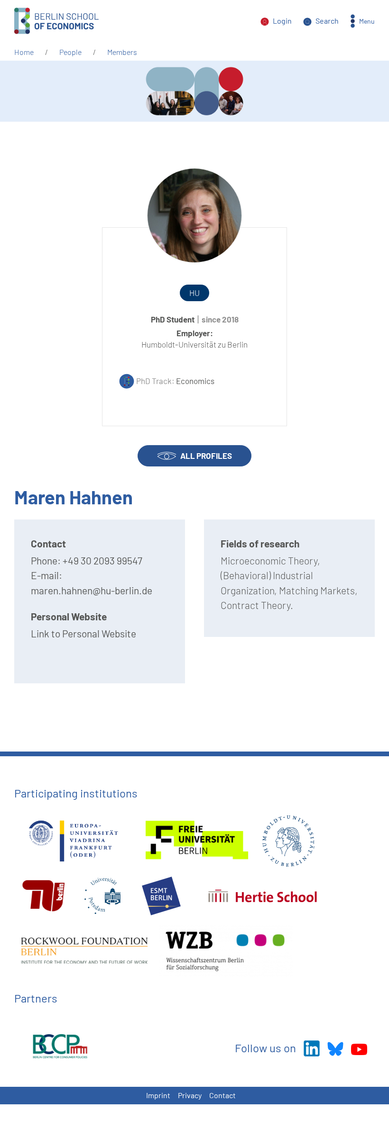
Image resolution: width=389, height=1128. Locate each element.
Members (122, 51)
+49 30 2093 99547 (102, 560)
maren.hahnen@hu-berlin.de (91, 590)
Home (24, 51)
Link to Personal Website (83, 633)
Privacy (190, 1095)
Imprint (158, 1095)
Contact (222, 1095)
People (70, 51)
